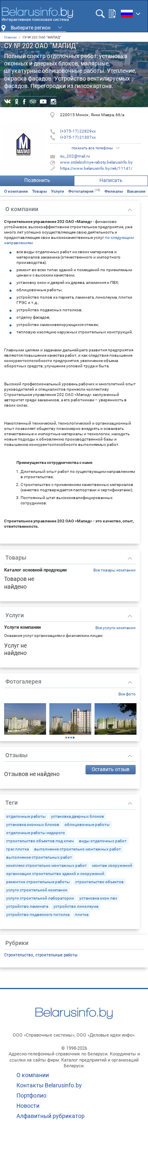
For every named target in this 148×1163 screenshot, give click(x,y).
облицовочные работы (87, 824)
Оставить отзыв (111, 769)
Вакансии (136, 191)
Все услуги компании (115, 627)
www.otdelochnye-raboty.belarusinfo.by (96, 162)
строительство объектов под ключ (40, 841)
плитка (81, 914)
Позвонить (37, 180)
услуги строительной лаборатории (40, 898)
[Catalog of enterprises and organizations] (37, 14)
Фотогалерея (84, 191)
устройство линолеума (75, 906)
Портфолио (31, 1095)
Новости (27, 1105)
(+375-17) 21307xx (78, 137)
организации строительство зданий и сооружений (55, 873)
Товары (39, 191)
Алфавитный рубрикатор (50, 1116)
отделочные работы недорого (35, 832)
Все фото (127, 694)
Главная (10, 37)
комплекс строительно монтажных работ (46, 865)
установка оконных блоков (32, 824)
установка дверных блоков (77, 816)
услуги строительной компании (36, 890)
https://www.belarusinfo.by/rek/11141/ (96, 168)
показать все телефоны (92, 148)
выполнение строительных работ (39, 857)
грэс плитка (17, 849)
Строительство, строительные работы (40, 955)
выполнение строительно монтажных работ (77, 849)
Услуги (57, 191)
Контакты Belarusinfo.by (49, 1085)
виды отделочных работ (103, 841)
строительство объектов (99, 882)
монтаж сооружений (112, 865)
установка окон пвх (98, 898)
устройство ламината (27, 906)
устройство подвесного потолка (37, 914)
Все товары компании (114, 570)
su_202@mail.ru (75, 156)
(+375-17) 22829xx (78, 131)
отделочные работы (26, 816)
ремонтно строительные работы (38, 882)
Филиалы (113, 191)
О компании (16, 191)
